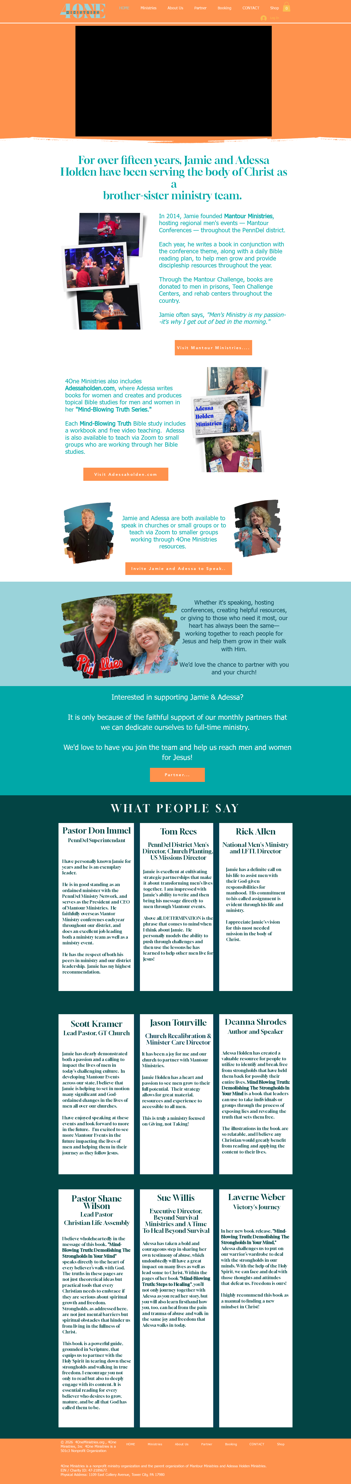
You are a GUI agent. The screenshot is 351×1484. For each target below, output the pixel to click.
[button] (148, 8)
